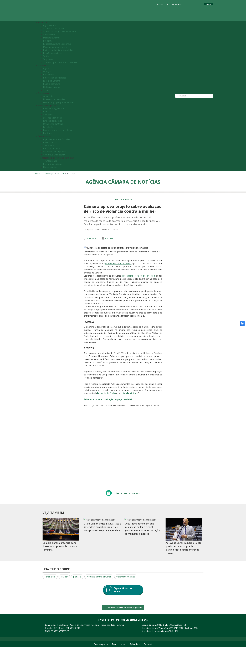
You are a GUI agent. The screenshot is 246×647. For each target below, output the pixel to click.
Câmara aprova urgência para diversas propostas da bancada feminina (60, 546)
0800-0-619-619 (164, 625)
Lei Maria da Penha (106, 393)
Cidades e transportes (53, 28)
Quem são (48, 96)
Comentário (92, 238)
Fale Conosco (177, 4)
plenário (77, 576)
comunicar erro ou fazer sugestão (125, 607)
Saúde (46, 56)
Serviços (47, 71)
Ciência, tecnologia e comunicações (60, 31)
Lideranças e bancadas (54, 99)
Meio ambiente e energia (55, 47)
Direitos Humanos (123, 199)
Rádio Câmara (50, 142)
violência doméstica (125, 576)
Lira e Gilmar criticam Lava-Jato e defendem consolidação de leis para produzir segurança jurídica (102, 527)
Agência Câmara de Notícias (56, 139)
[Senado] (193, 4)
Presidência (48, 74)
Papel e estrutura (51, 83)
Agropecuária (49, 25)
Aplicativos (135, 644)
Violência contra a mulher (99, 576)
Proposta (109, 238)
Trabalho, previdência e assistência (60, 62)
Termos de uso (119, 644)
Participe (47, 133)
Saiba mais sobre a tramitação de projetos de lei (108, 399)
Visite (45, 90)
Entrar (208, 4)
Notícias (60, 173)
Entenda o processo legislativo (58, 130)
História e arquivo (51, 87)
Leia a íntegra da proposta (127, 493)
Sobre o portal (101, 644)
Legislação (48, 127)
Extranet (148, 644)
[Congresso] (188, 4)
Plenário (47, 111)
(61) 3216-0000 (176, 628)
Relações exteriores (52, 53)
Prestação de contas (53, 164)
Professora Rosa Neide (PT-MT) (138, 275)
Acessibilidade (162, 4)
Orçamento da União (53, 123)
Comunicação (48, 173)
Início (37, 173)
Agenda (46, 68)
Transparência (50, 160)
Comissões (48, 114)
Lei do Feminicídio (129, 393)
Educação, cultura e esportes (57, 43)
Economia (48, 40)
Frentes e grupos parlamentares (58, 102)
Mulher (64, 576)
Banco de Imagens (52, 148)
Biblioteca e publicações (54, 77)
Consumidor (49, 34)
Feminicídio (50, 576)
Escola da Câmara (51, 80)
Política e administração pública (58, 50)
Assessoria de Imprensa (54, 151)
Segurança (48, 59)
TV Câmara (48, 145)
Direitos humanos (51, 37)
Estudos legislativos (52, 120)
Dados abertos (50, 167)
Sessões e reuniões (52, 117)
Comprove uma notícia (54, 154)
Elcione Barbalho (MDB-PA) (118, 263)
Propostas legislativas (53, 108)
